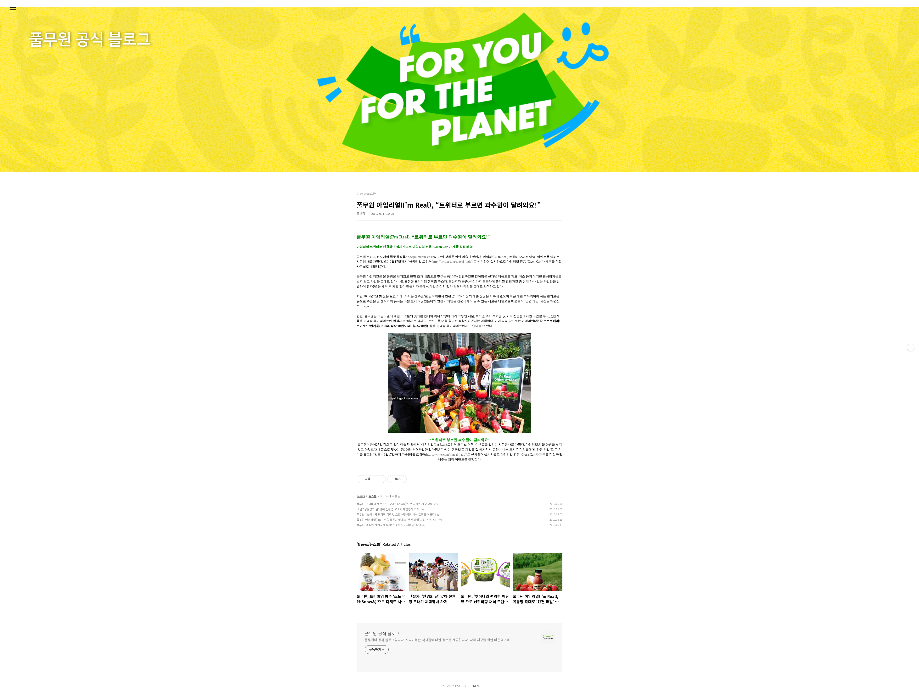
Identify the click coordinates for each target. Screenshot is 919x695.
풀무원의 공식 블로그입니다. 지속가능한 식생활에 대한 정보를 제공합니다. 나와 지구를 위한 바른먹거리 (437, 639)
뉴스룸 (372, 496)
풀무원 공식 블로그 (382, 633)
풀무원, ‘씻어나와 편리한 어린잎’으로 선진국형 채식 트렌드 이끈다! (396, 514)
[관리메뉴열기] (910, 347)
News (361, 496)
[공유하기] (375, 479)
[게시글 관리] (381, 479)
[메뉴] (12, 9)
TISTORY (460, 686)
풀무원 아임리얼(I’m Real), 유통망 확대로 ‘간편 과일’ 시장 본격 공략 (397, 520)
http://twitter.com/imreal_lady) (454, 261)
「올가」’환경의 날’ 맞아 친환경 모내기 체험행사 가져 (388, 509)
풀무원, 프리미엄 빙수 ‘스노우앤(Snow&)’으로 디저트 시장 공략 (395, 504)
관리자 (475, 686)
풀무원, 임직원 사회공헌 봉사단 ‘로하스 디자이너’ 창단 (389, 525)
